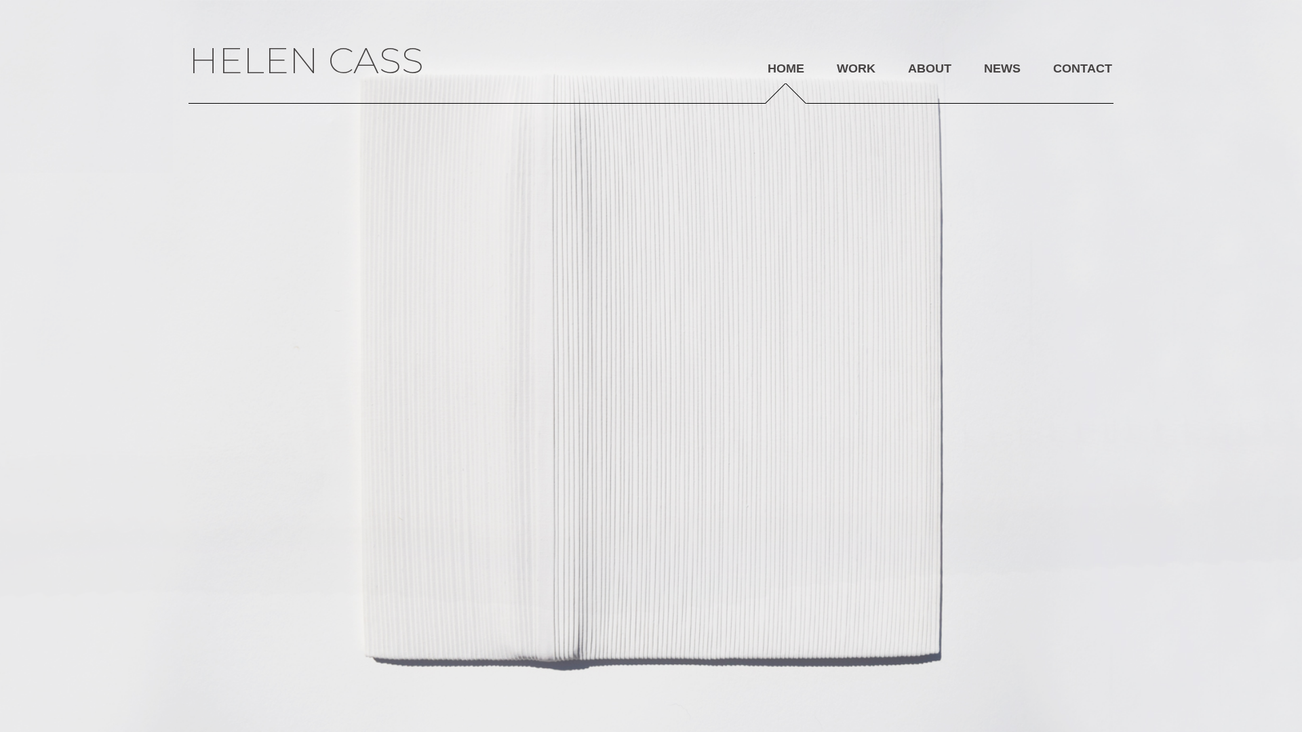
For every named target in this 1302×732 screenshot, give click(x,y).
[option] (651, 366)
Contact (1082, 68)
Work (856, 68)
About (929, 68)
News (1002, 68)
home (786, 68)
